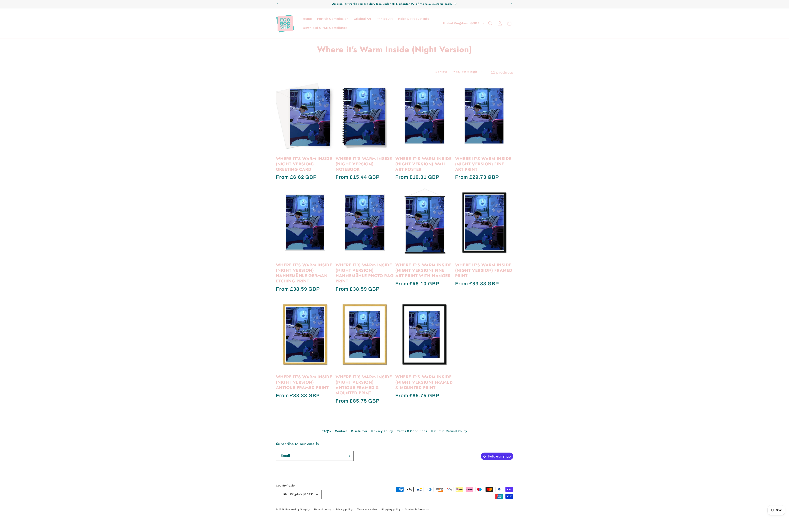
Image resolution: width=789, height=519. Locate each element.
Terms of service (367, 509)
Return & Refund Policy (449, 431)
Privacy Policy (382, 431)
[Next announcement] (511, 4)
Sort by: (441, 71)
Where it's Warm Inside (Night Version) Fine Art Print (483, 164)
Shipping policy (391, 509)
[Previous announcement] (277, 4)
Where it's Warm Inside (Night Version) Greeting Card (304, 164)
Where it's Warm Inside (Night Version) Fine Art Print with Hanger (423, 270)
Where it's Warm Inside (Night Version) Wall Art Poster (423, 164)
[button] (490, 23)
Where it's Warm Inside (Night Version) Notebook (364, 164)
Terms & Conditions (412, 431)
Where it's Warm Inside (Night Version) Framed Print (483, 270)
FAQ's (326, 431)
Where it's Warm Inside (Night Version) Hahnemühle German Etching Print (304, 273)
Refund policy (322, 509)
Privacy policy (344, 509)
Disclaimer (359, 431)
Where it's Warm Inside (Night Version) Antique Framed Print (304, 382)
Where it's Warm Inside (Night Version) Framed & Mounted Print (424, 382)
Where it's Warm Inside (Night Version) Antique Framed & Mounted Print (364, 385)
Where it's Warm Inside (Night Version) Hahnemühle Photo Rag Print (364, 273)
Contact (341, 431)
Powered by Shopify (297, 509)
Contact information (417, 509)
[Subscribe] (348, 456)
